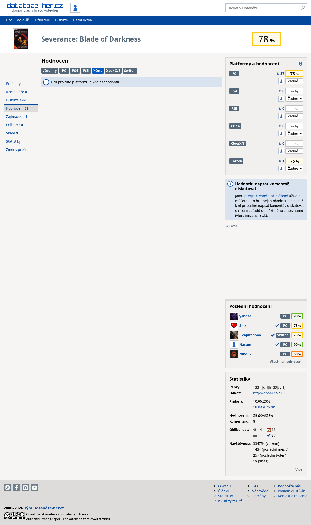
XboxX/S (113, 70)
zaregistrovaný (255, 196)
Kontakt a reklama (292, 495)
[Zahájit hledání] (303, 8)
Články (223, 491)
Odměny (259, 495)
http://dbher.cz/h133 (269, 393)
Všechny (50, 70)
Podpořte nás (289, 486)
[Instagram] (25, 487)
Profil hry (13, 83)
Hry (9, 20)
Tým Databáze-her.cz (44, 508)
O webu (224, 486)
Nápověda (260, 491)
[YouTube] (34, 487)
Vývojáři (23, 20)
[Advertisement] (266, 262)
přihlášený (279, 196)
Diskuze (61, 20)
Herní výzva (82, 20)
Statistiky (13, 141)
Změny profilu (17, 149)
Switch (130, 70)
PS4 (75, 70)
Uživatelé (42, 20)
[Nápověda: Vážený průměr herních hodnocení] (300, 64)
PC (64, 70)
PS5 (86, 70)
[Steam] (7, 487)
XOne (98, 70)
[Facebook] (16, 487)
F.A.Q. (256, 486)
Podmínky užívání (292, 491)
